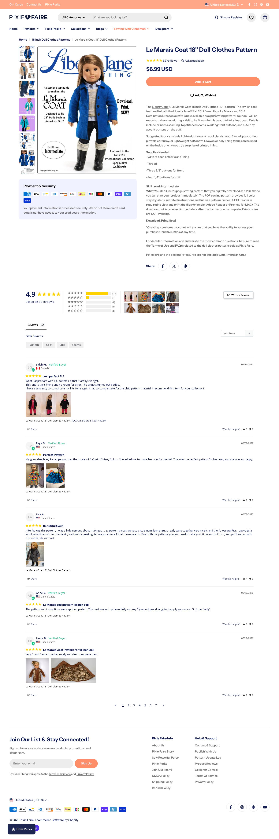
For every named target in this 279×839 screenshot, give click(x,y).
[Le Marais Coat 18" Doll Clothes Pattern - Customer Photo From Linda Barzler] (131, 308)
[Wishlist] (251, 17)
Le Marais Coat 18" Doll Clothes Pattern (48, 420)
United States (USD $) (224, 4)
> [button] (163, 705)
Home (23, 39)
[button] (245, 429)
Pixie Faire (27, 820)
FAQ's (179, 245)
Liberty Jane (160, 107)
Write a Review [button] (240, 295)
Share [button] (33, 429)
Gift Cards (16, 4)
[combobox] (115, 17)
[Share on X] (174, 266)
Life (62, 345)
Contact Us (34, 4)
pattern (34, 345)
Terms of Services (60, 774)
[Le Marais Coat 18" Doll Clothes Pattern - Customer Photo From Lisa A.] (172, 297)
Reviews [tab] (33, 325)
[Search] (166, 17)
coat (49, 345)
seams (76, 345)
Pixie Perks (52, 4)
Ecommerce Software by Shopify (56, 820)
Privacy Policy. (85, 774)
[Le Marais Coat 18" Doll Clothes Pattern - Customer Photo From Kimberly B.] (158, 308)
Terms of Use (160, 245)
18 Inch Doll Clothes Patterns (51, 39)
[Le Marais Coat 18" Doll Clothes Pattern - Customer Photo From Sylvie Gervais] (131, 297)
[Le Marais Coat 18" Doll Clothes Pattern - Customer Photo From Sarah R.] (172, 308)
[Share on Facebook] (162, 266)
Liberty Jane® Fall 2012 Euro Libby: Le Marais (203, 111)
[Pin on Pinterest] (185, 266)
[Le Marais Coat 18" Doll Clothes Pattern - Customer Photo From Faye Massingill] (144, 297)
